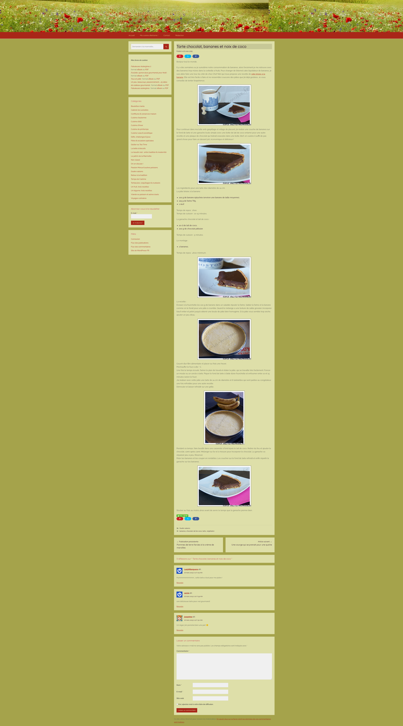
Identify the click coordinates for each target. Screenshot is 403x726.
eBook (139, 69)
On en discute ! (137, 164)
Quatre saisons (184, 528)
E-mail (180, 692)
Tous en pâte (136, 79)
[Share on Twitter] (187, 56)
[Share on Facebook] (195, 56)
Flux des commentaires (140, 247)
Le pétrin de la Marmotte (141, 156)
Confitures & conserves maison (143, 114)
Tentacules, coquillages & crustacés (145, 183)
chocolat (189, 531)
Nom (179, 685)
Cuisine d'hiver (137, 125)
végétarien (210, 531)
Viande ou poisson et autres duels (145, 194)
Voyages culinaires (138, 198)
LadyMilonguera (191, 569)
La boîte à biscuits (138, 148)
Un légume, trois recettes (141, 190)
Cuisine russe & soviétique (141, 133)
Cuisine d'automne (138, 118)
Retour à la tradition (139, 175)
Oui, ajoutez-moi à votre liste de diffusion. (195, 704)
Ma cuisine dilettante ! (149, 35)
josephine (188, 617)
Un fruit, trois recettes (140, 187)
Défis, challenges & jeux (140, 137)
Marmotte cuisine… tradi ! (169, 12)
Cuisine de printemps (140, 129)
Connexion (135, 239)
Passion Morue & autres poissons (144, 167)
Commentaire (183, 651)
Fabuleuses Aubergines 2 (141, 66)
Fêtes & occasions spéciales (142, 141)
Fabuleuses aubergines (140, 88)
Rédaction (179, 35)
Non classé (135, 160)
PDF (147, 69)
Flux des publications (139, 243)
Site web (180, 698)
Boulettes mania (137, 106)
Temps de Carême (138, 179)
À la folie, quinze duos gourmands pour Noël (148, 73)
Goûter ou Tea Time (139, 144)
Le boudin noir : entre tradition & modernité (148, 152)
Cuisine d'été (136, 121)
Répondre (180, 583)
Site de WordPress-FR (140, 250)
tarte (204, 531)
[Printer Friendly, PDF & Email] (182, 515)
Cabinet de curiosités (139, 110)
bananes (182, 531)
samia (186, 593)
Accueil (132, 35)
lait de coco (197, 531)
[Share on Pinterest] (180, 56)
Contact (167, 35)
